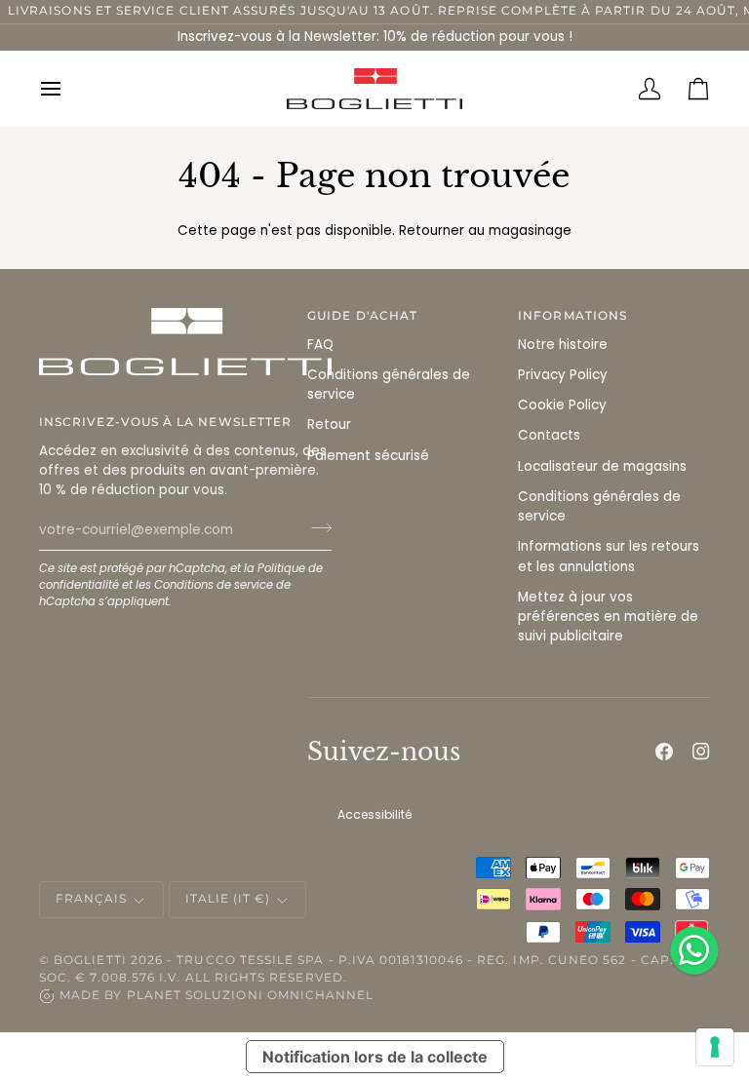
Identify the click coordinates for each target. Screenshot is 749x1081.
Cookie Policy (562, 405)
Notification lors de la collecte (375, 1056)
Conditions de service (213, 585)
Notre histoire (563, 344)
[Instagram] (701, 751)
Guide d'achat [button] (362, 316)
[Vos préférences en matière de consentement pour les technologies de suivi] (714, 1046)
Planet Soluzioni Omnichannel (250, 995)
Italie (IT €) (228, 899)
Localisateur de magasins (602, 466)
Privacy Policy (563, 375)
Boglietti (90, 960)
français (92, 899)
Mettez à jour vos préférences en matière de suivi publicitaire (608, 617)
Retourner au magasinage (485, 230)
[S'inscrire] (315, 527)
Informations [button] (572, 316)
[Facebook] (664, 751)
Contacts (549, 435)
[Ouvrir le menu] (63, 89)
